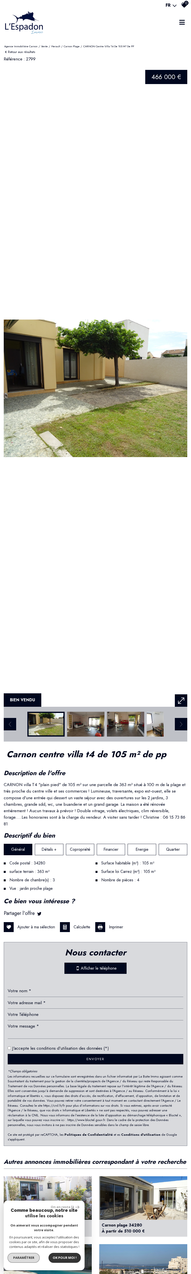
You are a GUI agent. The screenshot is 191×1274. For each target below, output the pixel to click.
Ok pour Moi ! (65, 1257)
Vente (44, 46)
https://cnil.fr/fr (54, 1105)
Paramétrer (23, 1257)
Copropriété (80, 849)
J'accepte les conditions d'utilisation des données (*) (60, 1048)
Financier (110, 849)
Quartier (173, 849)
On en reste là (62, 1207)
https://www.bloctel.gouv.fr (86, 1120)
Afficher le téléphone (98, 968)
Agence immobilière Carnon (21, 46)
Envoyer (95, 1059)
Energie (142, 849)
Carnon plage (72, 46)
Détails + (49, 849)
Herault (55, 46)
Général (18, 849)
